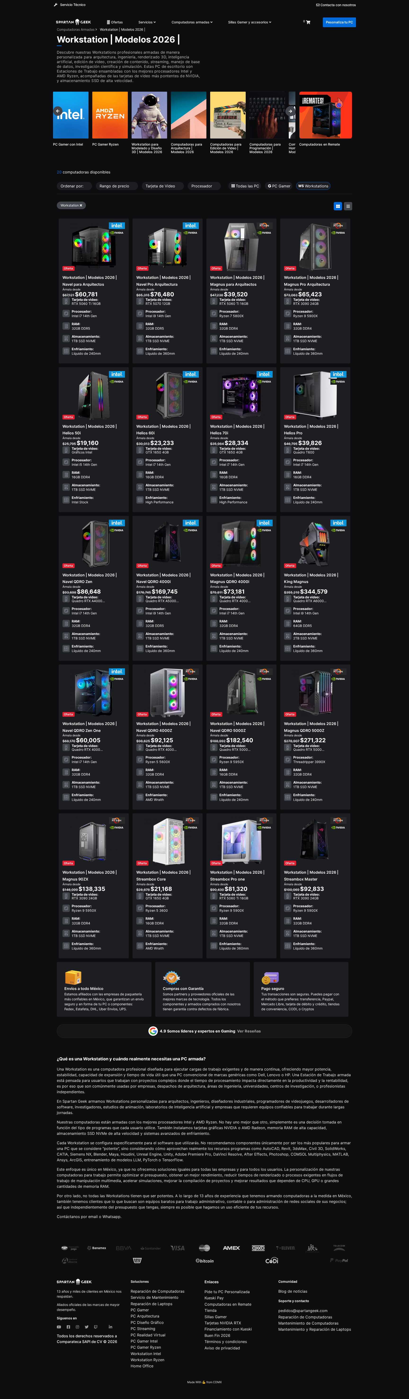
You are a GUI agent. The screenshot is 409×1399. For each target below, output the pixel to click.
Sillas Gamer (215, 1316)
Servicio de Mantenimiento (154, 1297)
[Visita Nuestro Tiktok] (104, 1327)
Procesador (202, 186)
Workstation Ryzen (147, 1359)
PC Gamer (140, 1310)
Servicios (146, 22)
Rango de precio (115, 186)
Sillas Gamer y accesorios (248, 22)
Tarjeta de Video (161, 186)
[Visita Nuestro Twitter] (87, 1327)
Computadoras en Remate (227, 1304)
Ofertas (116, 22)
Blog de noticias (292, 1291)
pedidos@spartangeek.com (303, 1310)
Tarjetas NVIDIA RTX (222, 1323)
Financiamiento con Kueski (228, 1329)
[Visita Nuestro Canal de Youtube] (60, 1327)
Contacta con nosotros (338, 5)
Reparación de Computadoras (157, 1291)
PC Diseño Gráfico (147, 1322)
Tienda (210, 1310)
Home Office (142, 1366)
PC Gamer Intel (144, 1341)
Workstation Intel (146, 1353)
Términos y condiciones (225, 1341)
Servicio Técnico (72, 5)
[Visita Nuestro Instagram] (78, 1327)
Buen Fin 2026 (217, 1335)
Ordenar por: (72, 186)
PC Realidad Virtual (148, 1335)
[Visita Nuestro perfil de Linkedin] (111, 1327)
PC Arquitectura (145, 1316)
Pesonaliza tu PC (339, 22)
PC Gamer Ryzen (146, 1347)
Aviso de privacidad (222, 1348)
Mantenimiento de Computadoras (308, 1323)
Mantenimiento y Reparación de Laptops (314, 1329)
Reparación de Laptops (151, 1303)
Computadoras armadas (191, 22)
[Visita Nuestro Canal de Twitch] (96, 1327)
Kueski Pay (214, 1297)
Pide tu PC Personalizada (227, 1291)
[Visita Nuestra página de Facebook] (69, 1327)
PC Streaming (143, 1328)
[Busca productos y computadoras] (287, 22)
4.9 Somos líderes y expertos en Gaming (210, 1031)
